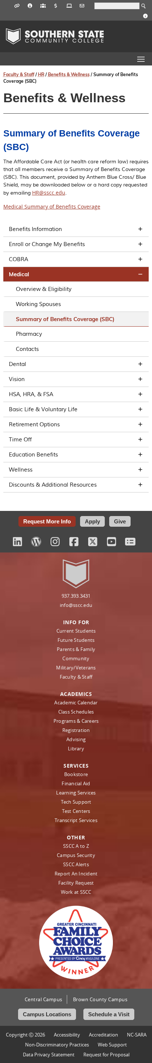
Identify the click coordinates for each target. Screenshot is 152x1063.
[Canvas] (69, 5)
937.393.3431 (76, 596)
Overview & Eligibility (44, 289)
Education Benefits (33, 454)
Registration (76, 730)
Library (76, 748)
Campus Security (76, 855)
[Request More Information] (145, 15)
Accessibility (67, 1034)
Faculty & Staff (18, 74)
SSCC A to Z (76, 846)
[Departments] (43, 5)
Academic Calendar (75, 702)
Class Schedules (76, 711)
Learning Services (76, 792)
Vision (17, 379)
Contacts (27, 349)
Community (75, 658)
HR (41, 74)
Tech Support (76, 802)
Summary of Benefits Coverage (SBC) (65, 319)
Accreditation (103, 1034)
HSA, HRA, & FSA (31, 394)
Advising (76, 739)
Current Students (76, 631)
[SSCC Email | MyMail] (82, 5)
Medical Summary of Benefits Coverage (51, 206)
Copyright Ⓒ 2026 (25, 1034)
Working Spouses (38, 304)
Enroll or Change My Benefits (47, 244)
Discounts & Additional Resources (53, 484)
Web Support (112, 1044)
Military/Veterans (76, 667)
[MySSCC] (30, 5)
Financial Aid (76, 783)
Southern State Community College (55, 36)
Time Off (20, 439)
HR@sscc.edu (48, 192)
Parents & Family (76, 649)
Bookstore (76, 774)
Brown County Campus (100, 999)
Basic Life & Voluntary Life (43, 409)
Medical (19, 274)
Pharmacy (29, 334)
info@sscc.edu (76, 605)
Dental (17, 364)
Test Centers (76, 811)
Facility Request (76, 882)
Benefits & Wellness (69, 74)
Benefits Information (35, 229)
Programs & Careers (76, 721)
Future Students (76, 640)
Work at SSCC (76, 892)
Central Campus (43, 999)
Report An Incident (76, 873)
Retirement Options (34, 424)
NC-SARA (136, 1034)
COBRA (18, 259)
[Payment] (55, 5)
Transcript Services (76, 820)
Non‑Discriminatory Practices (57, 1044)
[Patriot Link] (17, 5)
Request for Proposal (106, 1054)
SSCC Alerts (76, 864)
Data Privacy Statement (49, 1054)
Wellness (20, 469)
